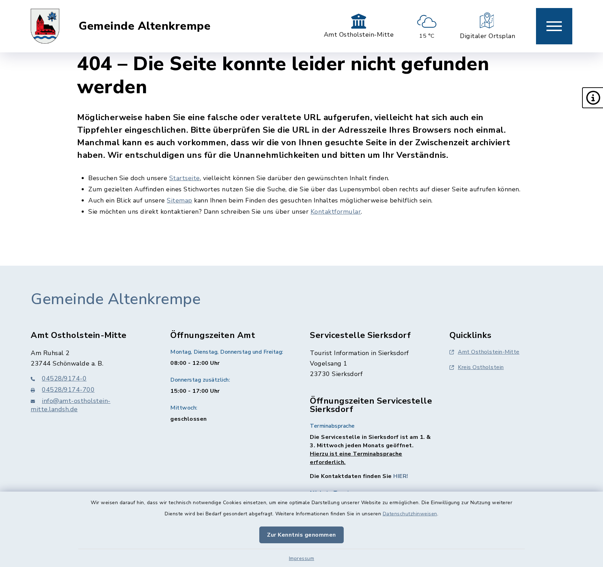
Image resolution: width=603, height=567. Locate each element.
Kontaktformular (336, 211)
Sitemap (179, 200)
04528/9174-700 (68, 389)
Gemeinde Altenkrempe (144, 26)
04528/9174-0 (64, 378)
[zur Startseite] (45, 26)
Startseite (184, 178)
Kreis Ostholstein (481, 367)
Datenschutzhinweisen (410, 513)
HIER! (400, 476)
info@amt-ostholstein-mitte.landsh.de (71, 405)
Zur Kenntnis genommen (301, 535)
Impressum (301, 558)
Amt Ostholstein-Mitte (489, 352)
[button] (592, 97)
